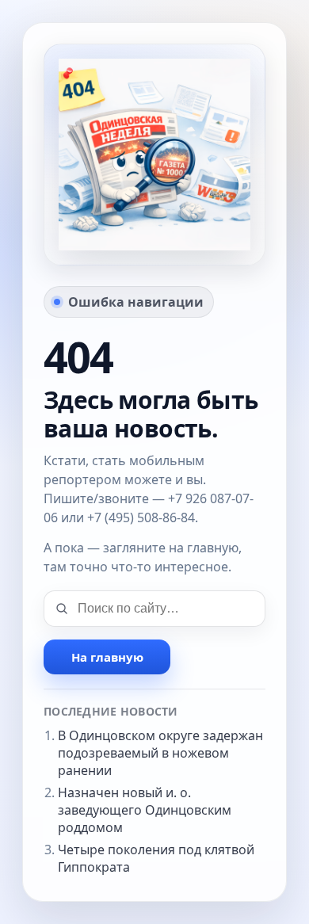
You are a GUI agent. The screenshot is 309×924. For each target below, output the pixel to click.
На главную (107, 657)
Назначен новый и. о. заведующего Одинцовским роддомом (144, 810)
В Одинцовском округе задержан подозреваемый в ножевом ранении (160, 753)
